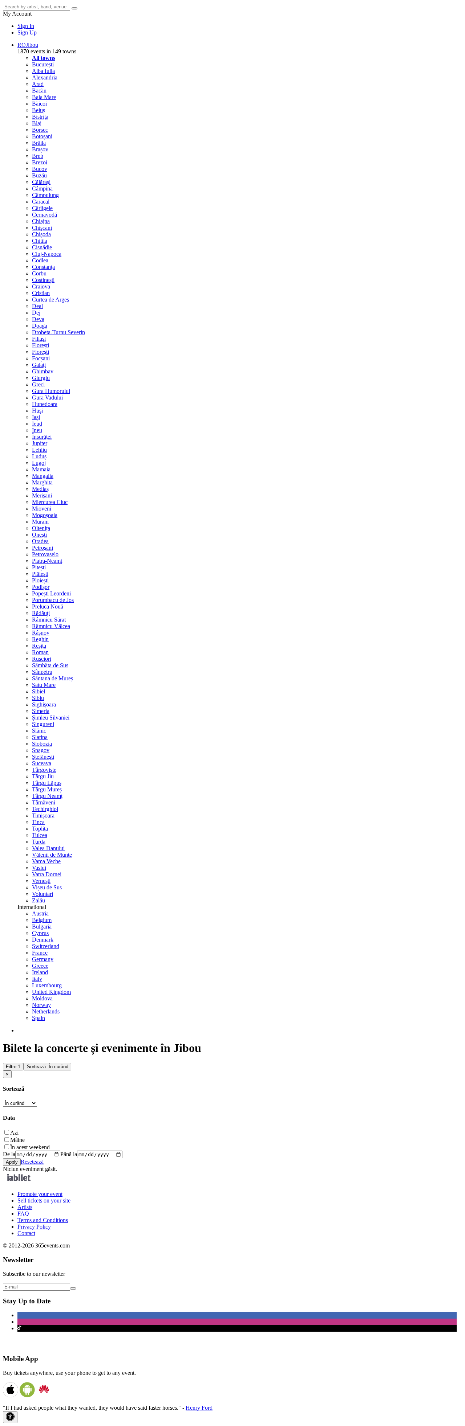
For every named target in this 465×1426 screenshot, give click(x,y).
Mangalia (42, 476)
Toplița (40, 828)
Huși (37, 410)
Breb (37, 156)
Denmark (42, 940)
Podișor (40, 587)
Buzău (39, 175)
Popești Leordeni (51, 593)
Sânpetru (42, 672)
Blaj (36, 123)
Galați (39, 365)
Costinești (43, 280)
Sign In (25, 26)
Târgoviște (44, 770)
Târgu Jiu (43, 776)
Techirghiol (45, 809)
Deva (38, 319)
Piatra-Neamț (47, 561)
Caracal (40, 201)
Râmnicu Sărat (49, 619)
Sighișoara (44, 704)
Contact (26, 1233)
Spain (38, 1018)
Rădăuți (41, 613)
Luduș (39, 456)
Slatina (40, 737)
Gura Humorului (51, 391)
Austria (40, 913)
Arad (38, 84)
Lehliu (39, 450)
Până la (68, 1154)
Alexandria (44, 77)
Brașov (40, 149)
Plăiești (40, 574)
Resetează (32, 1162)
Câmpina (42, 188)
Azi (14, 1133)
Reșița (39, 646)
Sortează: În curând (47, 1066)
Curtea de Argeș (50, 299)
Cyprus (40, 933)
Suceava (41, 763)
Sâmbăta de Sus (50, 665)
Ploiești (40, 580)
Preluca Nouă (47, 606)
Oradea (40, 541)
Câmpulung (45, 195)
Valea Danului (48, 848)
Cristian (41, 293)
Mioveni (41, 508)
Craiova (41, 286)
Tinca (38, 822)
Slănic (39, 731)
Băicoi (39, 104)
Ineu (37, 430)
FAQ (23, 1213)
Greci (38, 384)
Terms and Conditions (42, 1220)
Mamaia (41, 469)
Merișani (42, 495)
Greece (40, 966)
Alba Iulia (43, 71)
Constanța (43, 267)
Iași (36, 417)
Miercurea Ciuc (50, 502)
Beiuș (38, 110)
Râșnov (40, 633)
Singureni (43, 724)
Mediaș (40, 489)
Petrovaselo (45, 554)
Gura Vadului (47, 397)
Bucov (39, 169)
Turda (38, 842)
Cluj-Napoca (46, 254)
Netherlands (46, 1011)
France (40, 953)
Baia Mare (44, 97)
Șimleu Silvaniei (50, 717)
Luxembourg (47, 985)
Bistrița (40, 117)
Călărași (41, 182)
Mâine (17, 1140)
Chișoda (41, 234)
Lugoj (39, 463)
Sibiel (38, 691)
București (43, 64)
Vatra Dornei (46, 874)
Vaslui (39, 868)
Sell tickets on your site (43, 1200)
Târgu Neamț (47, 796)
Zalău (38, 900)
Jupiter (39, 443)
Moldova (42, 998)
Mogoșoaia (44, 515)
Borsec (40, 130)
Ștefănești (43, 757)
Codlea (40, 260)
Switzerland (45, 946)
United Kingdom (51, 992)
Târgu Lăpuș (46, 783)
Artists (24, 1207)
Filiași (39, 339)
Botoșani (42, 136)
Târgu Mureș (47, 789)
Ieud (37, 424)
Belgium (42, 920)
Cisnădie (42, 247)
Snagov (40, 750)
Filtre (13, 1066)
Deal (37, 306)
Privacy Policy (34, 1227)
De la (9, 1154)
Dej (36, 313)
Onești (39, 535)
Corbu (39, 273)
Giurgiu (41, 378)
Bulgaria (42, 926)
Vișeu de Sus (47, 887)
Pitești (39, 567)
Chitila (39, 241)
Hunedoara (44, 404)
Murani (40, 522)
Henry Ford (199, 1408)
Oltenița (41, 528)
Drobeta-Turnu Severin (58, 332)
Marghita (42, 482)
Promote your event (39, 1194)
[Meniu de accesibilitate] (10, 1417)
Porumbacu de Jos (53, 600)
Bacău (39, 90)
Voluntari (42, 894)
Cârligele (42, 208)
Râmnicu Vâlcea (51, 626)
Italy (37, 979)
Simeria (40, 711)
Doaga (39, 326)
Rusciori (41, 659)
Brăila (39, 143)
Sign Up (27, 32)
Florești (40, 345)
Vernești (41, 881)
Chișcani (42, 228)
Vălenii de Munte (52, 855)
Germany (42, 959)
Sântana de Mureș (52, 678)
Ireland (40, 972)
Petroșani (42, 548)
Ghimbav (42, 371)
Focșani (41, 358)
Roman (40, 652)
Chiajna (41, 221)
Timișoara (43, 815)
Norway (41, 1005)
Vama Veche (46, 861)
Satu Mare (44, 685)
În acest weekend (30, 1147)
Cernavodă (44, 215)
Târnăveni (43, 802)
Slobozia (42, 744)
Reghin (40, 639)
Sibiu (38, 698)
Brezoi (39, 162)
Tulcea (39, 835)
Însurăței (42, 437)
